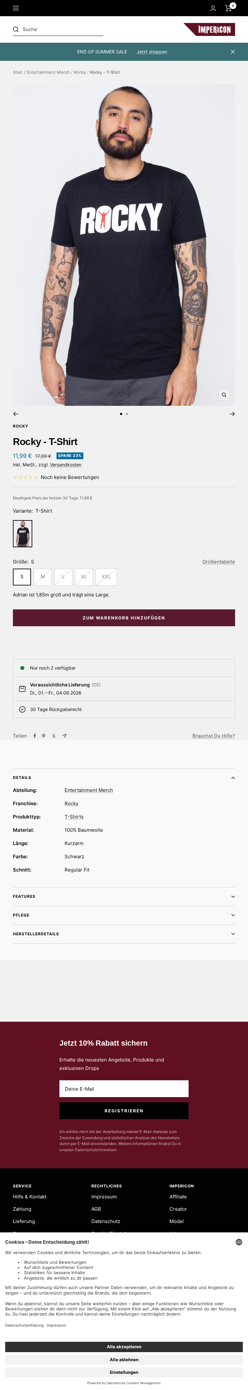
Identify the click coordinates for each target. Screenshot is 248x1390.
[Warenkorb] (228, 8)
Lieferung (24, 1221)
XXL (106, 576)
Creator (178, 1209)
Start (18, 72)
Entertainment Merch (48, 72)
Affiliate (178, 1197)
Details (22, 777)
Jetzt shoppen (152, 51)
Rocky (80, 72)
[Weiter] (232, 414)
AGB (96, 1209)
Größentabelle (218, 562)
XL (84, 576)
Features (24, 896)
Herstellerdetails (36, 933)
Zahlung (22, 1209)
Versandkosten (65, 464)
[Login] (213, 8)
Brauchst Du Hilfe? (213, 736)
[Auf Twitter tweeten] (54, 736)
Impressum (104, 1197)
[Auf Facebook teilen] (35, 736)
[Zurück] (15, 414)
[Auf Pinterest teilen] (43, 736)
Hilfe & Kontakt (29, 1197)
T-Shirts (74, 817)
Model (177, 1221)
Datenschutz (105, 1221)
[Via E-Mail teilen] (64, 736)
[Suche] (58, 29)
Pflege (21, 915)
